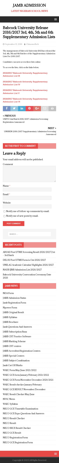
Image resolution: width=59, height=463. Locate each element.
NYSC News (9, 399)
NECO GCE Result (12, 432)
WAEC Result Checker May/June (19, 394)
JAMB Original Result (13, 312)
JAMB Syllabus (10, 317)
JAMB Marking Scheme (14, 341)
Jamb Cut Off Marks (12, 365)
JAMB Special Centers (13, 355)
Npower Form (10, 307)
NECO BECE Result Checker (17, 428)
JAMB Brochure (10, 322)
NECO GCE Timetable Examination (20, 408)
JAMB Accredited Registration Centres (21, 350)
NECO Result (9, 423)
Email (6, 194)
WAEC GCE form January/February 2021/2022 (26, 375)
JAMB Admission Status (14, 298)
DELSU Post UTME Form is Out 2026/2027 (24, 260)
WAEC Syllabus (10, 404)
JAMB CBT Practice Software (17, 336)
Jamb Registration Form (14, 302)
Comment (8, 164)
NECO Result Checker (14, 418)
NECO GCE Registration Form (18, 442)
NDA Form (8, 293)
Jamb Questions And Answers (17, 326)
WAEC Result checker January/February (22, 384)
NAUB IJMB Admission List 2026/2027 (22, 269)
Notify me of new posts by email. (22, 215)
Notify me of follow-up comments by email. (27, 211)
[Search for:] (30, 234)
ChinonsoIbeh (32, 44)
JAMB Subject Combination (16, 360)
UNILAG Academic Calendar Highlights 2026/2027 (28, 265)
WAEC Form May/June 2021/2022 (20, 370)
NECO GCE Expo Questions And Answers (23, 413)
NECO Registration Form (15, 437)
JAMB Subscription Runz (15, 331)
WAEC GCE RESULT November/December (24, 389)
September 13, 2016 (13, 44)
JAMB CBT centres (12, 346)
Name (6, 185)
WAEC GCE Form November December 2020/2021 (28, 379)
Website (7, 202)
